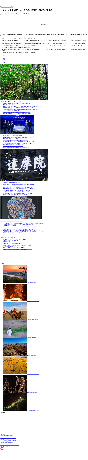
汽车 (4, 58)
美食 (4, 62)
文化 (4, 61)
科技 (4, 59)
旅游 (4, 57)
